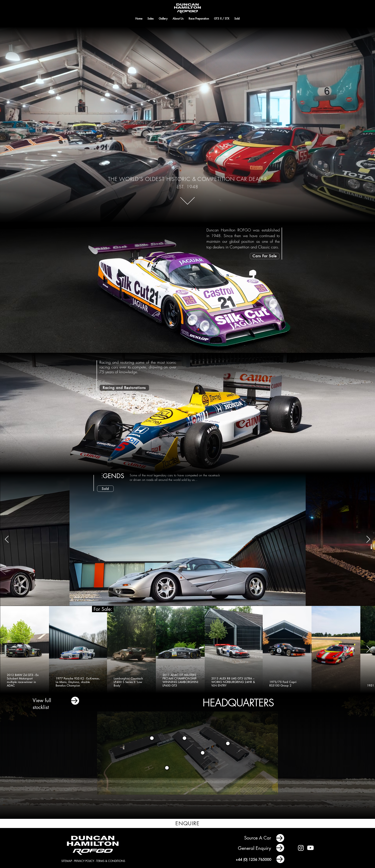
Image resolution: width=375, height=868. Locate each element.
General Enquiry (255, 848)
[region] (228, 743)
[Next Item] (368, 539)
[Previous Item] (6, 539)
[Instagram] (301, 848)
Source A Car (258, 838)
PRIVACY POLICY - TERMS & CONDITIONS (99, 861)
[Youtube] (310, 848)
